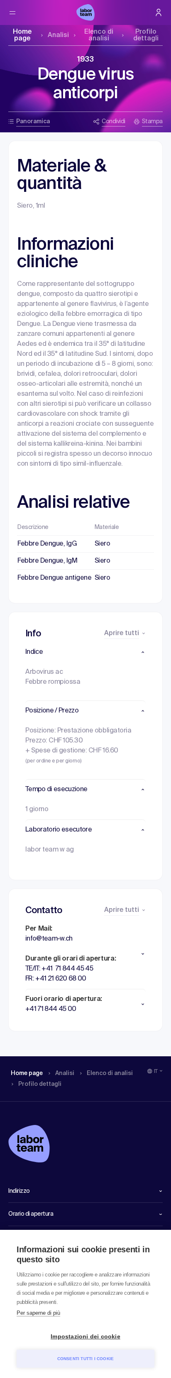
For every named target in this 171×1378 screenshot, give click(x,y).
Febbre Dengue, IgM (47, 561)
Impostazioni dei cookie (85, 1336)
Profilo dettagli (146, 35)
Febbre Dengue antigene (54, 578)
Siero (102, 544)
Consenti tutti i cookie (85, 1358)
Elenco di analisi (98, 35)
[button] (85, 652)
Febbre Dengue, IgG (47, 544)
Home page (22, 35)
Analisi (58, 35)
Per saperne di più (38, 1313)
